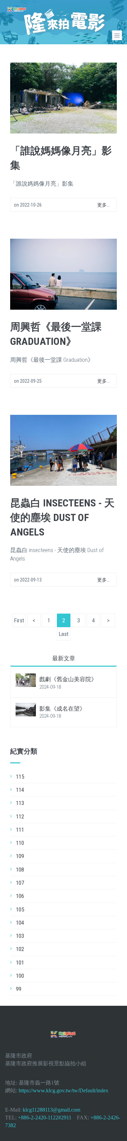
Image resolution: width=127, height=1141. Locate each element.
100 (20, 975)
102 (20, 949)
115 (20, 776)
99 (18, 988)
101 (20, 962)
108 (20, 869)
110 (20, 842)
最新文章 (63, 658)
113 (20, 803)
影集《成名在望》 (62, 708)
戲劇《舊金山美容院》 (68, 679)
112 (20, 816)
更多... (103, 205)
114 (20, 789)
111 (20, 829)
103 (20, 935)
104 (20, 922)
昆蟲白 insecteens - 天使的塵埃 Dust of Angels (62, 517)
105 (20, 909)
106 (20, 896)
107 (20, 882)
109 (20, 856)
